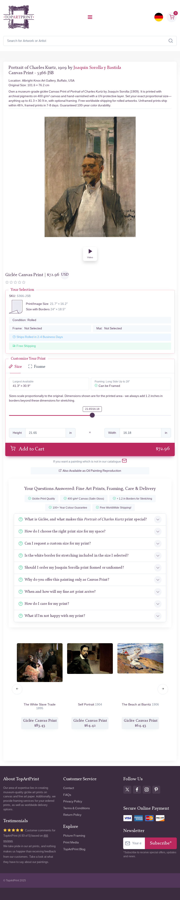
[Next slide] (163, 689)
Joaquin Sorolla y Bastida (97, 68)
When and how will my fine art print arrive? (60, 592)
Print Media (71, 842)
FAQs (67, 795)
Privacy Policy (72, 801)
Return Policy (72, 815)
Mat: (109, 328)
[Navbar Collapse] (90, 17)
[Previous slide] (17, 689)
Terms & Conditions (76, 808)
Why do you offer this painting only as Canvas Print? (67, 580)
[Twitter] (127, 790)
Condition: (24, 320)
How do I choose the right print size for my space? (65, 531)
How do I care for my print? (47, 604)
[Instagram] (147, 790)
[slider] (92, 415)
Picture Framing (74, 836)
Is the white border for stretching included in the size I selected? (76, 555)
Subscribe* (161, 843)
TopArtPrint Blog (74, 849)
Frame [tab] (39, 367)
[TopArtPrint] (18, 17)
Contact (68, 788)
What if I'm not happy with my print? (55, 616)
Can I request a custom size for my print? (58, 543)
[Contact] (124, 461)
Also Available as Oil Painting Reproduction (92, 471)
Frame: (27, 328)
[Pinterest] (156, 790)
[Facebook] (137, 790)
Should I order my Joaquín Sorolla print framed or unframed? (74, 568)
